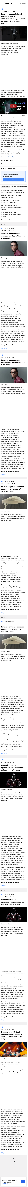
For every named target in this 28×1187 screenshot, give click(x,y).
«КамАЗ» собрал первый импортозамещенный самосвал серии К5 (11, 207)
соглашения (5, 1183)
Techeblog (11, 157)
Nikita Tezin (9, 160)
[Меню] (2, 4)
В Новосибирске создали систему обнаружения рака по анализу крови (12, 191)
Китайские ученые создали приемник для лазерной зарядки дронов (12, 489)
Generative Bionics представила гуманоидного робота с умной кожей (12, 767)
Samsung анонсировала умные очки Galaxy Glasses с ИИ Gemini (13, 236)
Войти (13, 179)
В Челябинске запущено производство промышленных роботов (11, 214)
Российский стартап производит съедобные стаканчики (11, 201)
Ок (23, 1181)
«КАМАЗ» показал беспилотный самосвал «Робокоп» (11, 196)
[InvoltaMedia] (8, 3)
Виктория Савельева (12, 345)
